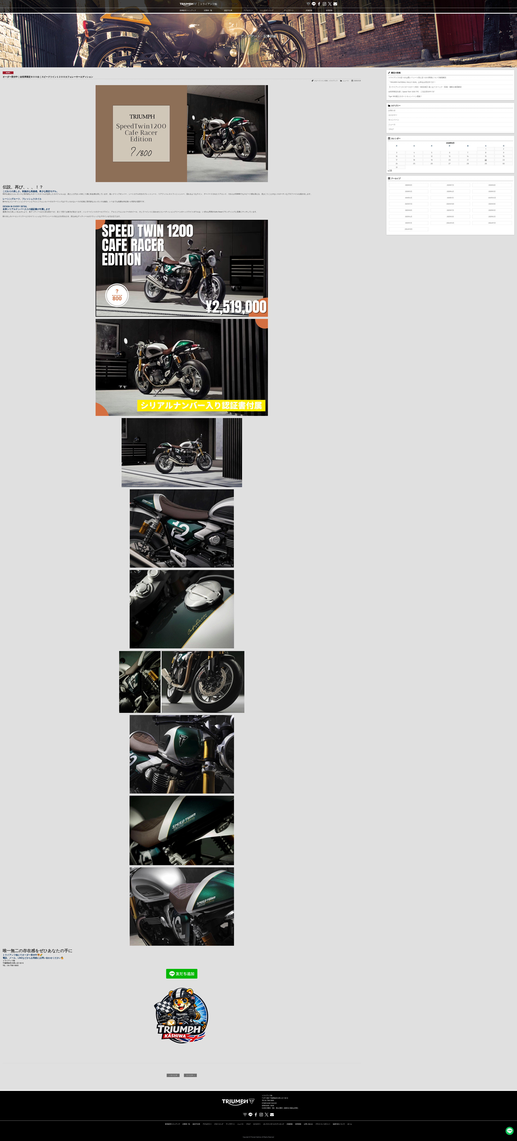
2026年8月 (408, 185)
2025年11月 (408, 204)
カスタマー (392, 115)
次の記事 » (190, 1075)
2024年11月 (492, 223)
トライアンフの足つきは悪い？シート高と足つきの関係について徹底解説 (417, 77)
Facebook (319, 4)
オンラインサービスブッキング (273, 1124)
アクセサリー (248, 10)
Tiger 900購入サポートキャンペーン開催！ (405, 96)
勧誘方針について (339, 1124)
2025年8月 (408, 210)
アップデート (289, 10)
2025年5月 (492, 210)
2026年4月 (450, 191)
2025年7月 (450, 210)
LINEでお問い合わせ (510, 1131)
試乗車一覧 (208, 10)
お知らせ (391, 110)
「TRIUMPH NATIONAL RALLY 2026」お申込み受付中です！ (412, 82)
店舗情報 (309, 10)
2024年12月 (450, 223)
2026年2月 (408, 198)
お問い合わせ (308, 1124)
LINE (314, 4)
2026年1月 (450, 198)
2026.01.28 (357, 81)
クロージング (268, 10)
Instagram (324, 4)
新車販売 (188, 10)
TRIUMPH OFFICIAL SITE (308, 4)
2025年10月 (450, 204)
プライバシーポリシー (322, 1124)
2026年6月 (492, 185)
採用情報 (329, 10)
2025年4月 (408, 217)
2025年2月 (492, 217)
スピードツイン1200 (321, 81)
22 (486, 160)
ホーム (349, 1124)
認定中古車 (228, 10)
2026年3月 (492, 191)
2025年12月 (492, 198)
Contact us (335, 4)
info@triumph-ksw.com (269, 1103)
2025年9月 (492, 204)
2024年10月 (408, 229)
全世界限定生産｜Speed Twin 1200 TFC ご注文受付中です (411, 92)
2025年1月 (408, 223)
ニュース (346, 81)
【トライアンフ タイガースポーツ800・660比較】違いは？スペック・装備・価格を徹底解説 (425, 87)
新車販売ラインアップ (172, 1124)
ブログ (391, 129)
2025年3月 (450, 217)
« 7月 (390, 170)
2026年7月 (450, 185)
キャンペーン (393, 120)
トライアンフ (333, 81)
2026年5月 (408, 191)
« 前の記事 (173, 1075)
